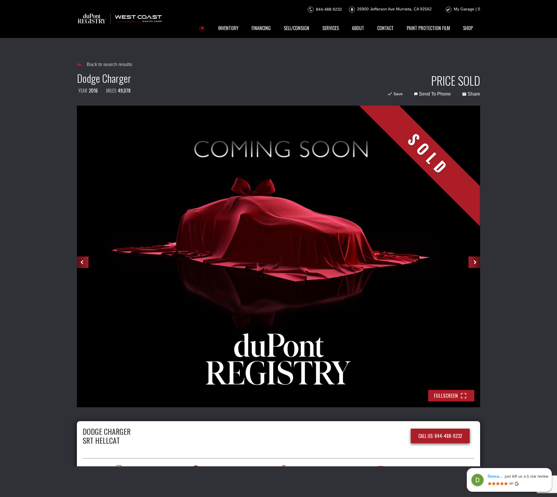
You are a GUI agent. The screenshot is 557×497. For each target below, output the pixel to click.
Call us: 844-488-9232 (440, 435)
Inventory (228, 28)
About (358, 28)
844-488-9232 (328, 9)
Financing (261, 28)
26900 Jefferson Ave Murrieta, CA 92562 (394, 9)
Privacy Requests (270, 484)
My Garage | (467, 9)
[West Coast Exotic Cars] (120, 19)
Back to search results (109, 64)
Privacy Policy (200, 484)
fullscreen (446, 395)
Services (330, 28)
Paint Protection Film (428, 28)
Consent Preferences (315, 484)
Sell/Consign (296, 28)
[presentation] (82, 262)
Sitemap (349, 484)
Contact (385, 28)
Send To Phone (435, 93)
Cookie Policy (233, 484)
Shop (468, 28)
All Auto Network (460, 484)
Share (474, 93)
